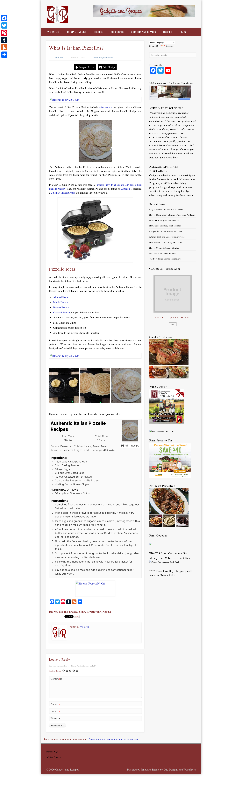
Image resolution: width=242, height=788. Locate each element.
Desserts (167, 31)
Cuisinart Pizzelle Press (62, 192)
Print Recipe (108, 67)
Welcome (53, 31)
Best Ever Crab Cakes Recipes (162, 253)
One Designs (171, 769)
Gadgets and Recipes (106, 57)
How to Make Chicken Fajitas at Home (166, 242)
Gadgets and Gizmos (143, 31)
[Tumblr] (4, 40)
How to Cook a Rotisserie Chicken (164, 247)
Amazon (125, 188)
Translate (170, 45)
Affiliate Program (53, 757)
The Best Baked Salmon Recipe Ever (165, 258)
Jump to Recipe (86, 67)
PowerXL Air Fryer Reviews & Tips (164, 220)
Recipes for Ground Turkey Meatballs (165, 231)
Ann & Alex (59, 57)
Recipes (98, 31)
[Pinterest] (4, 32)
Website (55, 718)
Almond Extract (61, 297)
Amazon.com (186, 195)
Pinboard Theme (150, 769)
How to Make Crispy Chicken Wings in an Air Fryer (172, 214)
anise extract (105, 107)
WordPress (189, 769)
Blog (183, 31)
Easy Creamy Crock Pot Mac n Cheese (166, 209)
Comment (55, 679)
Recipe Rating (55, 670)
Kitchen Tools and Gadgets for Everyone (167, 236)
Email (55, 711)
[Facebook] (4, 18)
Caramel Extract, (62, 312)
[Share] (4, 54)
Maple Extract (60, 302)
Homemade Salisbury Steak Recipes (165, 225)
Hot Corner (117, 31)
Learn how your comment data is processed (113, 739)
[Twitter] (4, 25)
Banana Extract (61, 307)
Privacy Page (52, 751)
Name (55, 704)
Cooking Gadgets (76, 31)
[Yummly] (4, 47)
